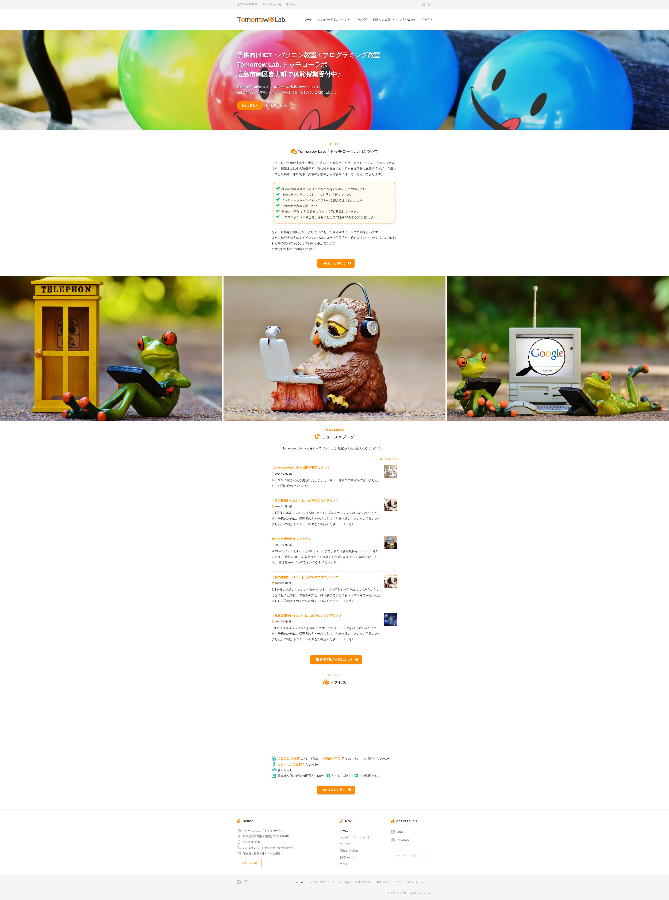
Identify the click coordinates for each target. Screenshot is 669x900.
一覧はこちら (390, 458)
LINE (400, 831)
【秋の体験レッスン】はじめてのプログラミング (305, 577)
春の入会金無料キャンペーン (291, 538)
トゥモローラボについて (332, 19)
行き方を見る (336, 790)
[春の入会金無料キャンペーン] (390, 542)
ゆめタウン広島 (288, 764)
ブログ (425, 19)
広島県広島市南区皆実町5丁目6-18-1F (266, 836)
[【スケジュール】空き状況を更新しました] (390, 471)
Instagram (403, 839)
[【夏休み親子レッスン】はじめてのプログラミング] (390, 619)
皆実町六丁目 (331, 758)
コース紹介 (361, 19)
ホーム (308, 19)
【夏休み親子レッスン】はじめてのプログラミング (306, 615)
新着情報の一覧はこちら (336, 659)
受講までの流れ (382, 19)
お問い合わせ (273, 4)
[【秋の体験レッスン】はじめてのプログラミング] (390, 581)
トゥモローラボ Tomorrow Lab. (414, 893)
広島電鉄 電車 (287, 758)
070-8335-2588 (252, 842)
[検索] (427, 856)
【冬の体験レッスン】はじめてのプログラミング (305, 500)
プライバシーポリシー (419, 882)
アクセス (294, 4)
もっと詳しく (249, 105)
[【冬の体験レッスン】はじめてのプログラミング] (390, 504)
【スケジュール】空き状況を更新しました (302, 467)
